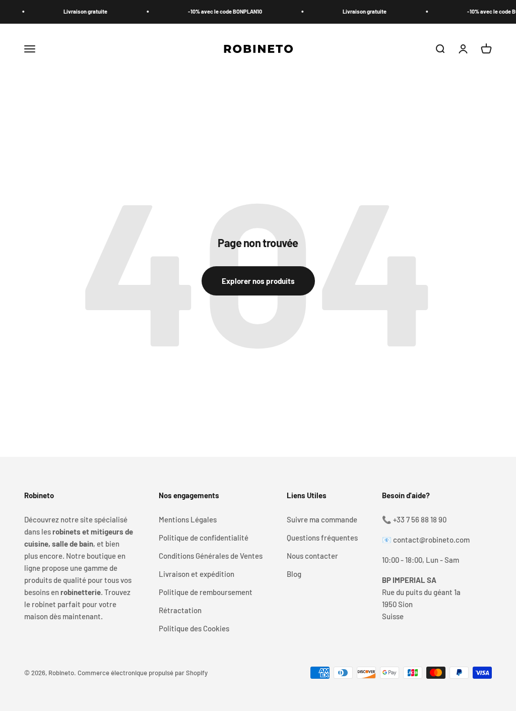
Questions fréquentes (322, 537)
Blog (294, 573)
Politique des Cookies (194, 628)
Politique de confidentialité (203, 537)
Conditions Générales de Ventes (211, 555)
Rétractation (180, 610)
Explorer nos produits (258, 280)
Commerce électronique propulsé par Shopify (143, 673)
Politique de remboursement (205, 592)
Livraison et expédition (196, 573)
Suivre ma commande (322, 519)
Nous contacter (312, 555)
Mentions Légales (188, 519)
